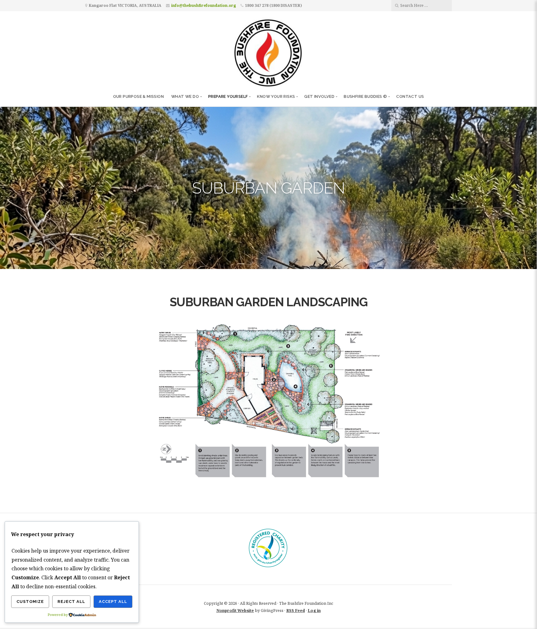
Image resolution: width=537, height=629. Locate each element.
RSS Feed (295, 610)
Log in (314, 610)
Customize (30, 601)
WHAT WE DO (185, 96)
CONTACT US (410, 96)
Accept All (113, 601)
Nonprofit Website (235, 610)
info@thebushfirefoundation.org (203, 5)
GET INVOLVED (319, 96)
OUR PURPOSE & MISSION (138, 96)
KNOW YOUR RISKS (276, 96)
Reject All (71, 601)
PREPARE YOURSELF (228, 96)
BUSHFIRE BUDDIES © (365, 96)
